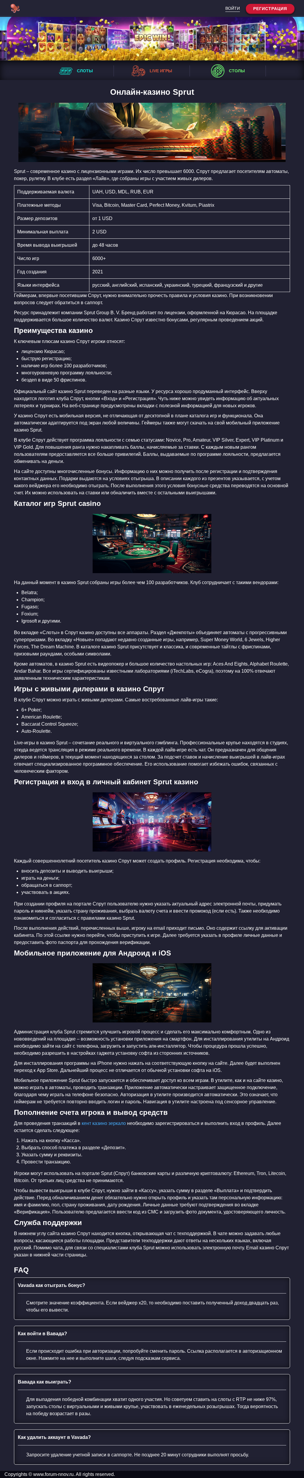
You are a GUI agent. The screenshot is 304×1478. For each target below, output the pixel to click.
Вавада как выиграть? (44, 1381)
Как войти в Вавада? (42, 1333)
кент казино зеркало (104, 1123)
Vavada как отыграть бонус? (51, 1285)
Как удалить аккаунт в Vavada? (54, 1437)
